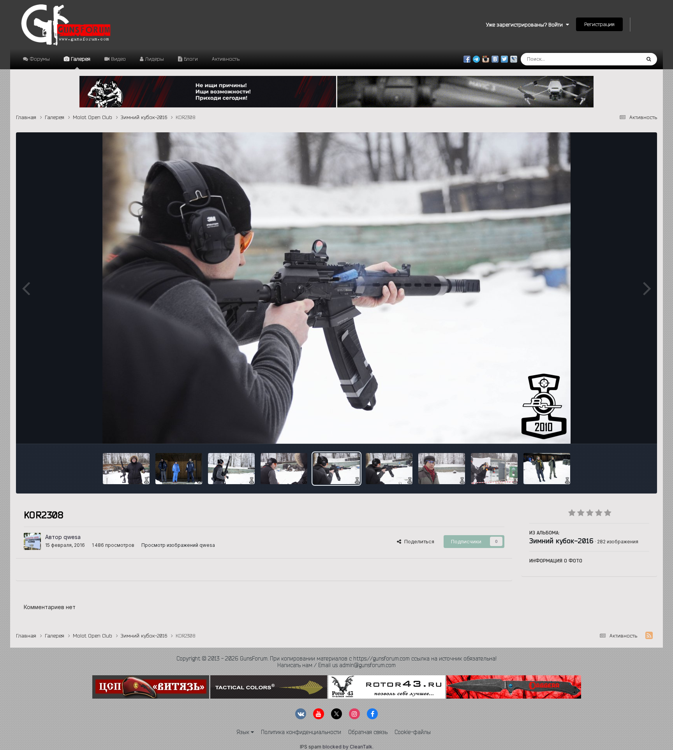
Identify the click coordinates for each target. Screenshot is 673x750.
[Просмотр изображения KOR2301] (126, 468)
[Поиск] (648, 59)
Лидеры (153, 58)
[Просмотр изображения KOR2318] (441, 468)
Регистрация (599, 24)
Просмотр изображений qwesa (178, 545)
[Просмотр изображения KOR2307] (284, 468)
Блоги (190, 58)
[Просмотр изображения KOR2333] (494, 468)
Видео (117, 58)
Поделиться (417, 541)
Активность (226, 58)
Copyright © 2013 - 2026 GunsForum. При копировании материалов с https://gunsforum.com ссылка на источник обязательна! (336, 658)
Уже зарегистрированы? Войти (526, 24)
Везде (622, 59)
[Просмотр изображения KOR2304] (231, 468)
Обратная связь (368, 732)
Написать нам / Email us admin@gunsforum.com (336, 665)
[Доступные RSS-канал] (649, 635)
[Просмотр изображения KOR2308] (336, 468)
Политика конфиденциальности (301, 732)
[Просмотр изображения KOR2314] (389, 468)
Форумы (39, 58)
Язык (243, 732)
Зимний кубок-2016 (561, 540)
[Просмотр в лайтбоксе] (336, 288)
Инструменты (623, 430)
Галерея (79, 58)
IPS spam (310, 747)
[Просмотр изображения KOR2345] (546, 468)
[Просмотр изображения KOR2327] (178, 468)
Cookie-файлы (413, 732)
